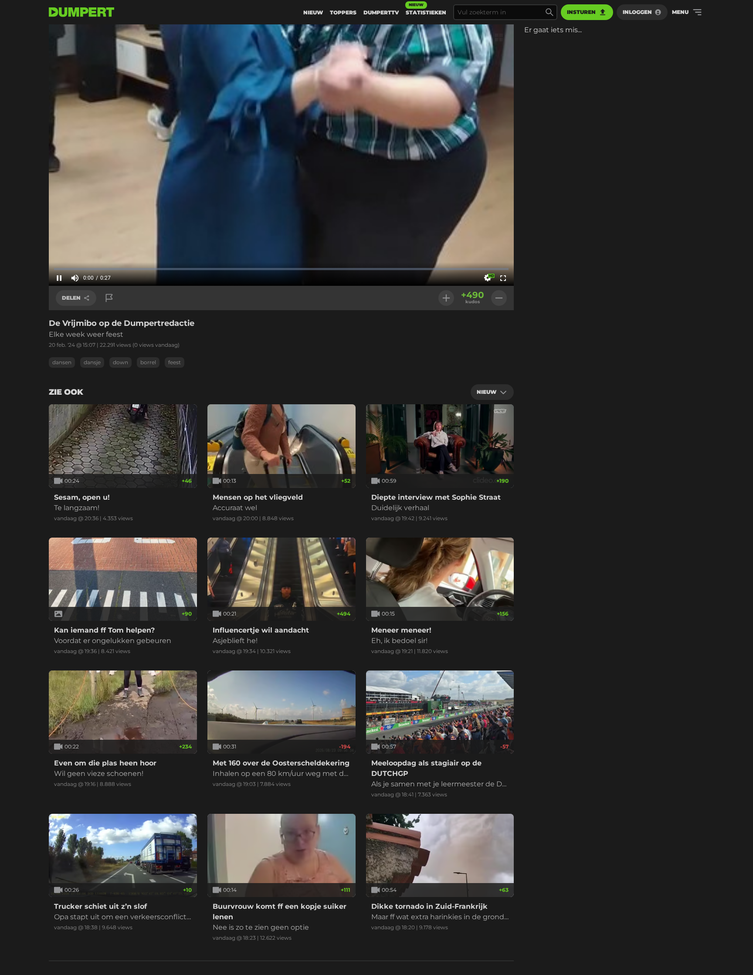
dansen (61, 362)
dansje (92, 362)
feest (174, 362)
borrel (148, 362)
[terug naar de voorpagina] (81, 12)
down (120, 362)
